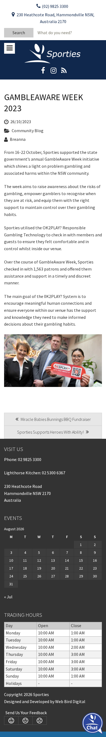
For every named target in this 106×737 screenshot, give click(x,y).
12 (39, 560)
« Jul (8, 596)
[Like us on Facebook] (43, 72)
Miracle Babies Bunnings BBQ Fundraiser (55, 419)
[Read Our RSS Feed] (63, 72)
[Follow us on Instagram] (53, 72)
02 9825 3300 (29, 459)
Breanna (18, 139)
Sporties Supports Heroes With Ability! (51, 432)
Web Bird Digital (70, 701)
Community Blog (27, 130)
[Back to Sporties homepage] (53, 53)
